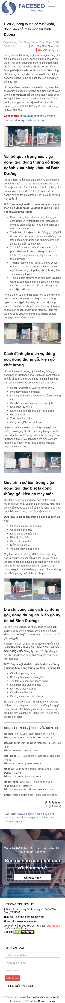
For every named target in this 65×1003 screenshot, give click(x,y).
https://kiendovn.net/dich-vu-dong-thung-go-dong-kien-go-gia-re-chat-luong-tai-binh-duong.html (30, 817)
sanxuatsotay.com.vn (15, 941)
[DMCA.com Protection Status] (24, 931)
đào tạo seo (53, 925)
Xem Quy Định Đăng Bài (45, 46)
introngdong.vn (12, 937)
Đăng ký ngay (32, 877)
